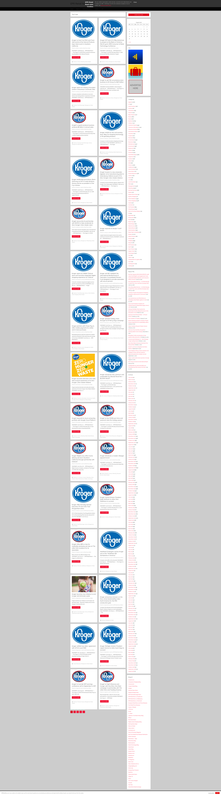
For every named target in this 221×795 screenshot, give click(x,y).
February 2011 (131, 608)
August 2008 (131, 671)
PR (129, 213)
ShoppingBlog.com (132, 766)
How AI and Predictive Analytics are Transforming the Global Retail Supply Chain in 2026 (138, 305)
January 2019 (131, 417)
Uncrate (130, 782)
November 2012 (131, 564)
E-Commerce (80, 477)
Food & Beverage (80, 105)
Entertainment (131, 144)
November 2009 (132, 639)
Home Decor (131, 171)
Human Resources (109, 298)
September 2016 (132, 467)
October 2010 (131, 616)
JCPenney (130, 709)
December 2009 (132, 637)
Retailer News (131, 751)
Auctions (130, 108)
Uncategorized (131, 263)
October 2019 (131, 406)
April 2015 (130, 503)
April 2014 (130, 528)
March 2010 (130, 631)
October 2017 (131, 440)
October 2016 (131, 465)
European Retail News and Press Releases (137, 703)
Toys (129, 255)
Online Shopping (75, 294)
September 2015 (132, 492)
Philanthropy (89, 240)
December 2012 (131, 562)
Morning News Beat (132, 724)
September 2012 (132, 568)
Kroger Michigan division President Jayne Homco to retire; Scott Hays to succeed (112, 648)
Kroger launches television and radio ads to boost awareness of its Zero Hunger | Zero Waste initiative (84, 380)
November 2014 (131, 513)
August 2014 (131, 520)
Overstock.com (131, 730)
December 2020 (132, 383)
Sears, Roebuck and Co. (133, 763)
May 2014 (130, 526)
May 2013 (130, 551)
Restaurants (131, 217)
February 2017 (131, 457)
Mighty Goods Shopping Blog (135, 721)
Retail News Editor (86, 48)
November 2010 (131, 614)
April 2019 (130, 413)
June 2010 (130, 625)
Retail (86, 61)
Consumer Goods (132, 125)
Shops (129, 242)
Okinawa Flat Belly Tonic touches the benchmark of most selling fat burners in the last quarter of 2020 (138, 311)
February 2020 (131, 400)
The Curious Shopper (133, 780)
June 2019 (130, 411)
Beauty (130, 116)
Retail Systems (131, 742)
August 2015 (131, 495)
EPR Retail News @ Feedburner (135, 696)
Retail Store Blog (132, 740)
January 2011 (131, 610)
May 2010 (130, 627)
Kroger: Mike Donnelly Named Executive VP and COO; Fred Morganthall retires (81, 506)
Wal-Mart (130, 784)
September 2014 (132, 518)
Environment (108, 193)
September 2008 (132, 669)
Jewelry (130, 175)
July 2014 (130, 522)
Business (75, 61)
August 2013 (131, 545)
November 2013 (131, 539)
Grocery (78, 61)
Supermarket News (132, 774)
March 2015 (130, 505)
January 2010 (131, 635)
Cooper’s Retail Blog (132, 686)
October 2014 (131, 516)
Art (129, 104)
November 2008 (132, 665)
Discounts (107, 338)
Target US (130, 776)
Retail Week (131, 747)
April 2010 (130, 629)
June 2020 (130, 394)
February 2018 (131, 432)
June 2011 (130, 600)
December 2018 (131, 419)
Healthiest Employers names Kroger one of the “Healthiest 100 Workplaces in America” (111, 553)
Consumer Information (81, 398)
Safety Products (132, 236)
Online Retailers (91, 293)
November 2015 (131, 488)
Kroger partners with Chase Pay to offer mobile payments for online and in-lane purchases (83, 328)
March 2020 (131, 398)
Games (130, 160)
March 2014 (130, 530)
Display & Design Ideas (133, 692)
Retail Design (131, 223)
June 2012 (130, 574)
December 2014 (131, 511)
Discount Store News (133, 690)
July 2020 (130, 392)
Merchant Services (132, 190)
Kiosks (129, 177)
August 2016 (131, 469)
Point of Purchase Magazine (134, 732)
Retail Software (91, 435)
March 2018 (130, 430)
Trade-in (130, 257)
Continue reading (76, 57)
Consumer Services (132, 129)
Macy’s (129, 717)
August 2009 (131, 646)
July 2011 (130, 597)
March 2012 (130, 581)
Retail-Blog (130, 749)
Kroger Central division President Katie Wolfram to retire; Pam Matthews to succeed (110, 499)
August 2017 (131, 444)
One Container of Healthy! (134, 318)
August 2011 (131, 595)
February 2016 (131, 482)
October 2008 (131, 667)
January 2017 (131, 459)
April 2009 (130, 654)
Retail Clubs (131, 221)
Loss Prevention (132, 181)
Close (135, 2)
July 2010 (130, 623)
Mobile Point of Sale (132, 194)
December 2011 (131, 587)
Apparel (103, 473)
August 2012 (131, 570)
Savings (101, 339)
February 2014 (131, 532)
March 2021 (130, 379)
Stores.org (130, 768)
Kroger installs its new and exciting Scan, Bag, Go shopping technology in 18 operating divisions (111, 134)
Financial (79, 142)
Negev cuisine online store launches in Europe (138, 357)
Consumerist (131, 684)
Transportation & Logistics (134, 259)
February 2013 (131, 558)
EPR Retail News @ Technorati (135, 700)
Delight (130, 688)
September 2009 (132, 644)
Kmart (129, 711)
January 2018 (131, 434)
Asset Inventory (131, 106)
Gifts (102, 395)
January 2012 (131, 585)
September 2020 (132, 388)
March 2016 (130, 480)
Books (129, 118)
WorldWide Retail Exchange (134, 786)
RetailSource (131, 755)
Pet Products (131, 207)
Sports (129, 246)
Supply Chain (131, 251)
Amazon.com (131, 679)
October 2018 (131, 421)
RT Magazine (131, 759)
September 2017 (132, 442)
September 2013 (132, 543)
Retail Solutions (131, 230)
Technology (105, 153)
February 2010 (131, 633)
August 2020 (131, 390)
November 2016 (131, 463)
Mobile (92, 347)
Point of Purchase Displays (134, 211)
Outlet (129, 202)
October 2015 (131, 490)
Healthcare (84, 565)
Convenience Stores (110, 97)
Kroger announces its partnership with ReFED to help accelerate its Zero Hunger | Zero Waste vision (82, 223)
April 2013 (130, 553)
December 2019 (131, 404)
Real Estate (130, 215)
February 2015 (131, 507)
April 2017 (130, 453)
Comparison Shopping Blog (134, 682)
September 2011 (132, 593)
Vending (130, 265)
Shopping (105, 339)
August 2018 (131, 425)
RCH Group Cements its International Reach (138, 361)
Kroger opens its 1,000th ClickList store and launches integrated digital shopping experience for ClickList (84, 275)
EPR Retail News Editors (89, 91)
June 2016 (130, 474)
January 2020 (131, 402)
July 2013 (130, 547)
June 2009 (130, 650)
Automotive (131, 110)
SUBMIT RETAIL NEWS (138, 14)
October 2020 (131, 385)
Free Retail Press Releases (134, 705)
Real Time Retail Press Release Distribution (138, 734)
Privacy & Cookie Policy (106, 5)
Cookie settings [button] (211, 793)
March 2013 (130, 555)
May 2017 (130, 451)
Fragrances (130, 156)
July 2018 (130, 427)
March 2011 (130, 606)
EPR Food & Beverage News (134, 694)
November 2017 (131, 438)
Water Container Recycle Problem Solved (137, 326)
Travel (129, 261)
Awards (130, 112)
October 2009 (131, 641)
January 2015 (131, 509)
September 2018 (132, 423)
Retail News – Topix (132, 738)
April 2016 (130, 478)
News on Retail (131, 726)
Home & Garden (132, 169)
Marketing (83, 61)
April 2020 (130, 396)
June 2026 (130, 377)
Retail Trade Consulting (133, 232)
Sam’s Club (130, 761)
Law (129, 179)
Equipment (130, 148)
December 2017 (131, 436)
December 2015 (131, 486)
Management (111, 61)
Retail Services (119, 152)
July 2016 (130, 471)
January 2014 (131, 534)
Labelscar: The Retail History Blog (135, 715)
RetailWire (130, 757)
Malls (129, 184)
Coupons (130, 135)
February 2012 (131, 583)
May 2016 (130, 476)
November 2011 (131, 589)
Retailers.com (131, 753)
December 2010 (131, 612)
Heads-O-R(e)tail (132, 707)
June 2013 (130, 549)
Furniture (130, 158)
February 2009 (131, 658)
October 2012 (131, 566)
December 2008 (132, 663)
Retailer (89, 61)
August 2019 (131, 409)
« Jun (129, 42)
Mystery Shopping (132, 196)
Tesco (129, 778)
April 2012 (130, 579)
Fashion (130, 150)
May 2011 (130, 602)
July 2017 (130, 446)
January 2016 (131, 484)
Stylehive (130, 772)
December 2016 (131, 461)
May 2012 (130, 576)
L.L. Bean (130, 713)
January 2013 (131, 560)
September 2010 (132, 618)
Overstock (130, 204)
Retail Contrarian (132, 736)
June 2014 (130, 524)
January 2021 (131, 381)
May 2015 (130, 501)
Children (130, 123)
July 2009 (130, 648)
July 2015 (130, 497)
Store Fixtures (131, 249)
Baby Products (131, 114)
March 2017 (130, 455)
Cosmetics (130, 133)
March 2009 (131, 656)
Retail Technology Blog (133, 744)
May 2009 (130, 652)
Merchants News (132, 719)
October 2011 (131, 591)
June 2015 (130, 499)
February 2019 (131, 415)
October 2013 (131, 541)
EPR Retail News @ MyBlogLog (135, 698)
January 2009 (131, 660)
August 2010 (131, 621)
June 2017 (130, 448)
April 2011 (130, 604)
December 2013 (131, 537)
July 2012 (130, 572)
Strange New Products (133, 770)
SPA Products (131, 244)
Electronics (130, 142)
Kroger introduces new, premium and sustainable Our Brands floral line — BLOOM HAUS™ (112, 376)
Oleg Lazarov (131, 728)
